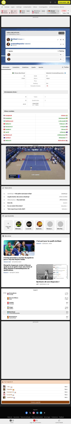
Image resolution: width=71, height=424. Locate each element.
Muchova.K (8, 135)
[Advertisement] (35, 22)
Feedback (61, 417)
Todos (65, 13)
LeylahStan (10, 397)
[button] (55, 2)
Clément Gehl (7, 261)
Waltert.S (8, 123)
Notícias (7, 7)
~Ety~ (8, 386)
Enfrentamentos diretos (56, 7)
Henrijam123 (10, 392)
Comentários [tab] (15, 67)
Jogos (13, 7)
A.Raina (63, 115)
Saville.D (8, 137)
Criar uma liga (8, 227)
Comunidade (59, 422)
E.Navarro (63, 123)
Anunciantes (16, 417)
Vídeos (35, 7)
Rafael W (38, 243)
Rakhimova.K (9, 121)
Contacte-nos (54, 417)
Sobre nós (9, 417)
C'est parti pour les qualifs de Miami (48, 241)
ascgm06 (9, 394)
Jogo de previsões (35, 422)
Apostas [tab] (41, 67)
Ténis (11, 422)
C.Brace (63, 129)
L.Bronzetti (62, 121)
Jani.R (7, 132)
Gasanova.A (8, 126)
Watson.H (8, 140)
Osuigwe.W (8, 115)
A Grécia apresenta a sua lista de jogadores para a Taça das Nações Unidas (19, 258)
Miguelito (9, 389)
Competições (27, 7)
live (64, 10)
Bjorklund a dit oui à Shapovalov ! (47, 282)
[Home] (2, 7)
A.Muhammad (62, 135)
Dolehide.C (8, 118)
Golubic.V (8, 129)
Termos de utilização (26, 417)
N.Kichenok (62, 118)
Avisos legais (47, 417)
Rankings (19, 7)
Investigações (43, 7)
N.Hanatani (62, 137)
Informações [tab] (6, 67)
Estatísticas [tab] (25, 67)
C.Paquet (63, 126)
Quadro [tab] (34, 67)
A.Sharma (63, 132)
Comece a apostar (35, 402)
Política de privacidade (37, 417)
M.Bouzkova (62, 140)
